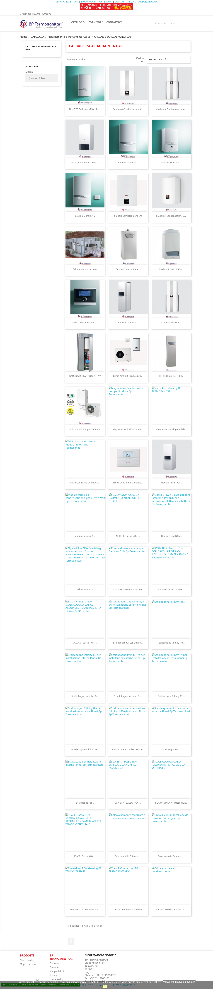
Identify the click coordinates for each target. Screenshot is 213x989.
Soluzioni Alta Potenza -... (128, 856)
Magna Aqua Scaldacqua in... (128, 429)
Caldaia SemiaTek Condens (128, 215)
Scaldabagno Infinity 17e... (128, 696)
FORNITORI (95, 22)
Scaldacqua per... (171, 749)
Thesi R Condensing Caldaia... (128, 909)
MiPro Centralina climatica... (128, 482)
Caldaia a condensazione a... (128, 109)
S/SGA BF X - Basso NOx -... (171, 589)
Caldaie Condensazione (85, 269)
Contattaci (55, 967)
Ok (105, 986)
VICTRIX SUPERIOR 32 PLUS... (171, 909)
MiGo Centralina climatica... (84, 482)
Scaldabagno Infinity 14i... (85, 696)
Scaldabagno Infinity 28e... (85, 749)
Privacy (53, 975)
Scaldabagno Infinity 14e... (171, 642)
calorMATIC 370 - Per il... (85, 322)
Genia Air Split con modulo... (128, 375)
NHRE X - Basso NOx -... (128, 535)
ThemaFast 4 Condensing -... (85, 909)
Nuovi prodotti (27, 960)
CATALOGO (78, 22)
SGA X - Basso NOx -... (85, 856)
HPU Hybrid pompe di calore (85, 429)
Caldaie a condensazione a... (171, 215)
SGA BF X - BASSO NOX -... (128, 802)
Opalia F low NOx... (85, 589)
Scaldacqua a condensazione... (128, 749)
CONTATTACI (114, 22)
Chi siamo (55, 963)
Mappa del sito (28, 964)
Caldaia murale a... (128, 162)
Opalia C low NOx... (171, 535)
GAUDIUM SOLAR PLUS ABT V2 (85, 375)
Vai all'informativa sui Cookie (179, 982)
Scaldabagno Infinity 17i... (171, 696)
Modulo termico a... (171, 482)
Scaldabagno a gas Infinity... (128, 642)
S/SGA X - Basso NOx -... (85, 642)
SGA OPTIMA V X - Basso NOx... (171, 802)
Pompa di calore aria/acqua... (128, 589)
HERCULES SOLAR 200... (171, 375)
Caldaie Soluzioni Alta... (128, 269)
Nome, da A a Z (168, 60)
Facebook (71, 941)
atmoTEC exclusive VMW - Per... (85, 109)
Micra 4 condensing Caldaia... (171, 429)
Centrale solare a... (128, 322)
